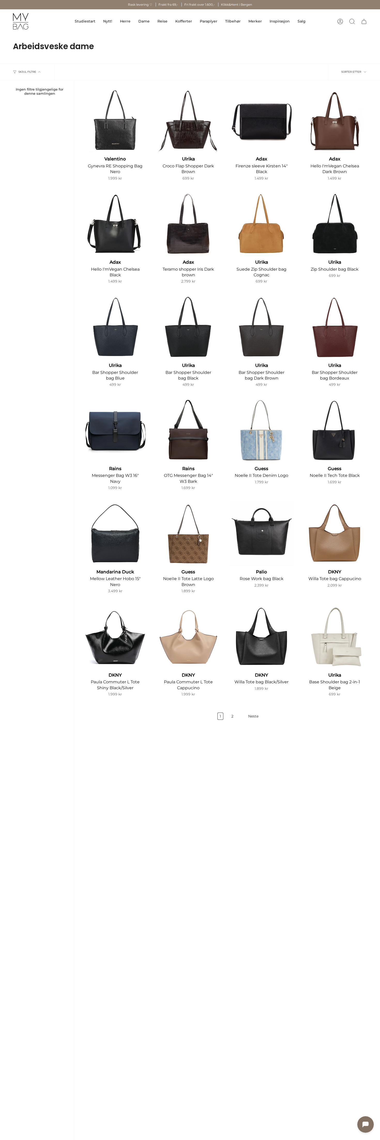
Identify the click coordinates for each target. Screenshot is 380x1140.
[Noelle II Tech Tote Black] (334, 430)
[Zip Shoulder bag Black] (334, 224)
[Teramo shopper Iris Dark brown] (188, 224)
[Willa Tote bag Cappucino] (334, 533)
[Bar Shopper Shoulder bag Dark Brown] (261, 327)
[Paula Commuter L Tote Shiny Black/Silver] (115, 637)
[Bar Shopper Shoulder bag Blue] (115, 327)
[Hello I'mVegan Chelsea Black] (115, 224)
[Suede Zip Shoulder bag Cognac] (261, 224)
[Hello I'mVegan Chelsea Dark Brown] (334, 120)
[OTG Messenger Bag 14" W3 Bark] (188, 430)
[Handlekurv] (364, 21)
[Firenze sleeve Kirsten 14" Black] (261, 120)
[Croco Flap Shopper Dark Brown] (188, 120)
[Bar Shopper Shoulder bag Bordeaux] (334, 327)
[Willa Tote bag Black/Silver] (261, 637)
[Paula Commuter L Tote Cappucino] (188, 637)
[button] (125, 21)
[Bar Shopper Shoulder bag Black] (188, 327)
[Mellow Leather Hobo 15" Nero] (115, 533)
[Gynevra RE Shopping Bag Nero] (115, 120)
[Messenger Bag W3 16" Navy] (115, 430)
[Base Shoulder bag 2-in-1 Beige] (334, 637)
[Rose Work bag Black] (261, 533)
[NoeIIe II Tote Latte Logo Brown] (188, 533)
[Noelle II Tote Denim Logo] (261, 430)
